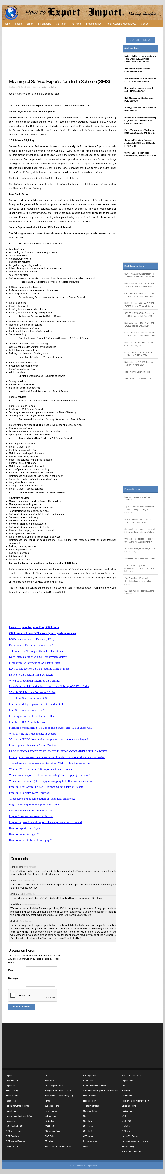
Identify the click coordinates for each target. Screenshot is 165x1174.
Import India (127, 1080)
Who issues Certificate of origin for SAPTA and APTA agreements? (139, 540)
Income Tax (11, 1100)
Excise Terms (128, 1110)
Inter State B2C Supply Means (27, 721)
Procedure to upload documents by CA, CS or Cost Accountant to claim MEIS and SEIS (140, 120)
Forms (47, 1100)
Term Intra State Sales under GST (29, 698)
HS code (126, 1090)
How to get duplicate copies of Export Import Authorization (137, 520)
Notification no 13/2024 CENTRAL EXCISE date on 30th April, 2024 (139, 304)
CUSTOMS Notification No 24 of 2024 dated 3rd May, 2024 (138, 353)
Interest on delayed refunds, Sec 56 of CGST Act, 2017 (139, 550)
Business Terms (52, 1105)
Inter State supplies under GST (27, 710)
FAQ (124, 1085)
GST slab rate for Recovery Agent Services (139, 592)
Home (7, 23)
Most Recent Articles (134, 266)
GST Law (87, 1120)
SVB (124, 1115)
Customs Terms (90, 1110)
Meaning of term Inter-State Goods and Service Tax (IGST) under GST (51, 727)
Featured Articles (132, 489)
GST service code (14, 1131)
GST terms (88, 1136)
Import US (10, 1085)
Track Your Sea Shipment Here (137, 378)
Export (30, 23)
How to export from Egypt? (25, 828)
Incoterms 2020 (94, 23)
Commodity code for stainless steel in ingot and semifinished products (139, 530)
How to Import (89, 1095)
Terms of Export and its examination (139, 558)
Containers (127, 1095)
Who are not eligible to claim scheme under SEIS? (137, 70)
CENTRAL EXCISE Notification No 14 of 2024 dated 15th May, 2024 (139, 295)
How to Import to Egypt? (24, 834)
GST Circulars (12, 1136)
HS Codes (49, 1120)
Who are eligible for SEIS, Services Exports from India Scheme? (140, 80)
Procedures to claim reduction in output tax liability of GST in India (49, 686)
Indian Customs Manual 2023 (121, 23)
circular (86, 1146)
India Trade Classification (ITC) (59, 1095)
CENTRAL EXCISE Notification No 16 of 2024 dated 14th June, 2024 (139, 275)
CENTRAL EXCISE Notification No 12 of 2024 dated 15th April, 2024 (139, 314)
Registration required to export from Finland (35, 804)
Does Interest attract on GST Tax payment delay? (38, 656)
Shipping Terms (129, 1105)
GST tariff (87, 1131)
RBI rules (76, 23)
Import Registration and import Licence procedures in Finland (45, 822)
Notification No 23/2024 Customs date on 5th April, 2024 (138, 363)
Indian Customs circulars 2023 (135, 1141)
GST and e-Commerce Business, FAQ (31, 639)
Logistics (126, 1126)
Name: (11, 962)
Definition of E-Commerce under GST (31, 645)
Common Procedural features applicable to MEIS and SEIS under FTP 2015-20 (140, 143)
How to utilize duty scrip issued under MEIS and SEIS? (138, 89)
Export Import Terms (54, 1085)
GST (85, 1115)
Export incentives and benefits (97, 1085)
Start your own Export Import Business (100, 1090)
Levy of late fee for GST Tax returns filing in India (39, 668)
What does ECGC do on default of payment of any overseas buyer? (48, 739)
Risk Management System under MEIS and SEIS (139, 99)
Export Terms (51, 1110)
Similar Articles (131, 48)
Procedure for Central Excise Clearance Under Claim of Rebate (46, 786)
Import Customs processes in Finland (31, 816)
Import (18, 23)
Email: (11, 970)
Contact (145, 23)
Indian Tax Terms (49, 86)
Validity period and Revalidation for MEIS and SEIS (140, 109)
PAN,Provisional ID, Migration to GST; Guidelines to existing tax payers (138, 581)
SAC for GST (51, 1126)
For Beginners (89, 1075)
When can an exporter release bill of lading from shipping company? (49, 775)
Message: (13, 978)
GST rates (61, 23)
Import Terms (12, 1110)
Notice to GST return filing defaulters (31, 674)
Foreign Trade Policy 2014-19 (135, 1100)
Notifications (50, 1115)
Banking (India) (13, 1095)
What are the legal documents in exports (32, 733)
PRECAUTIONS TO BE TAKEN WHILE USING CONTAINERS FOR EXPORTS (58, 751)
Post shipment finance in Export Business (33, 745)
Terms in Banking (91, 1105)
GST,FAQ (126, 1120)
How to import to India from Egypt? (30, 840)
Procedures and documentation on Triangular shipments (42, 798)
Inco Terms (50, 1080)
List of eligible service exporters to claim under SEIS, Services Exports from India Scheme (140, 59)
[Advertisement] (63, 52)
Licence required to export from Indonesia (138, 498)
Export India (88, 1080)
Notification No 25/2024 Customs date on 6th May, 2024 (138, 344)
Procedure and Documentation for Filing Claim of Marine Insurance (49, 763)
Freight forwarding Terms (17, 1105)
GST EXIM (49, 1136)
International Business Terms (19, 1115)
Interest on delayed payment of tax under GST (36, 704)
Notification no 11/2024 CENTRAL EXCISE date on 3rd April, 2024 (139, 324)
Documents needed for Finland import (31, 810)
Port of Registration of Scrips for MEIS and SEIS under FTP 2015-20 (139, 131)
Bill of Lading (44, 23)
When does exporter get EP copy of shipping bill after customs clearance (51, 781)
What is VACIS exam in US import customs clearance (41, 769)
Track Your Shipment (131, 1075)
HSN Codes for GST (15, 1126)
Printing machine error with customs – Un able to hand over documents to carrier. (57, 757)
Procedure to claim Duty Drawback (29, 792)
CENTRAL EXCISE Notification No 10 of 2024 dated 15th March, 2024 (139, 334)
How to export (89, 1100)
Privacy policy (128, 1146)
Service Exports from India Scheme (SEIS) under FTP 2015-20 (140, 154)
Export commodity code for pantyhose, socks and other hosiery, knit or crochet (140, 568)
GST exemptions (52, 1131)
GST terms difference (15, 1141)
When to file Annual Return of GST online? (34, 680)
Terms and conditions (131, 1151)
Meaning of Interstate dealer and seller (31, 716)
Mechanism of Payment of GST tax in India (34, 662)
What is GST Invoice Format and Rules (32, 692)
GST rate (126, 1131)
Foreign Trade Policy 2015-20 (58, 1090)
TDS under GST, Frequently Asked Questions (36, 651)
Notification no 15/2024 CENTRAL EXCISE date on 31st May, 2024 (139, 285)
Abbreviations (12, 1080)
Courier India (12, 1146)
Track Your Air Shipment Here (137, 371)
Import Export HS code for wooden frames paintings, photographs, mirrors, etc (139, 509)
